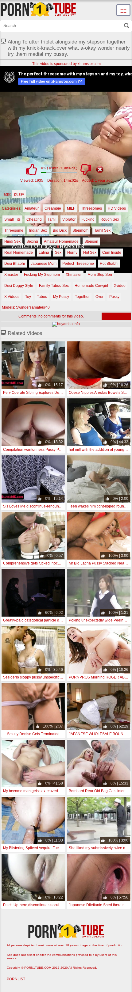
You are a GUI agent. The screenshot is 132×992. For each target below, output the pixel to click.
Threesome (13, 230)
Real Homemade (18, 252)
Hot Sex (89, 252)
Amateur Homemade (61, 241)
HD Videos (117, 208)
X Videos (11, 297)
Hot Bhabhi (109, 263)
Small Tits (12, 219)
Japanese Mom (43, 263)
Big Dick (60, 230)
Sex (58, 252)
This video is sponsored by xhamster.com (66, 64)
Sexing (32, 241)
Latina (44, 252)
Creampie (53, 208)
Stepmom (80, 230)
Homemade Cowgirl (91, 285)
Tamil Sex (102, 230)
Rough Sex (109, 219)
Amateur (32, 208)
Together (82, 297)
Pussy (114, 297)
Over (99, 297)
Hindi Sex (12, 241)
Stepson (91, 241)
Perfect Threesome (78, 263)
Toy (28, 297)
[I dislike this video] (85, 169)
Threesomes (91, 208)
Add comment (116, 316)
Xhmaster (74, 274)
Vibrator (69, 219)
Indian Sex (38, 230)
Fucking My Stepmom (42, 274)
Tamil (52, 219)
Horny (72, 252)
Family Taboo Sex (54, 285)
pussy (19, 194)
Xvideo (120, 285)
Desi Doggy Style (18, 285)
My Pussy (61, 297)
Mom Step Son (99, 274)
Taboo (42, 297)
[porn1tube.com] (38, 9)
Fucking (88, 219)
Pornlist (16, 979)
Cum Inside (111, 252)
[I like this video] (31, 169)
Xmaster (11, 274)
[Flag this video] (100, 169)
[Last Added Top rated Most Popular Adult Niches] (123, 10)
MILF (71, 208)
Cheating (34, 219)
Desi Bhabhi (14, 263)
